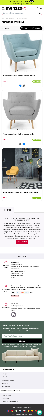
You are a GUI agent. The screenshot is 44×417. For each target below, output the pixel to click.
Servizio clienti (6, 386)
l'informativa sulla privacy (16, 344)
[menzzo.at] (24, 411)
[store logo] (21, 7)
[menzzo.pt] (36, 411)
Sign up (22, 341)
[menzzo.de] (12, 411)
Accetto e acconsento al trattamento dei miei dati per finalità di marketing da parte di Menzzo (22, 345)
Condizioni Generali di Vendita (10, 401)
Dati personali (5, 398)
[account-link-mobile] (38, 7)
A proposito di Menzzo (8, 395)
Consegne (4, 374)
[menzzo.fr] (8, 411)
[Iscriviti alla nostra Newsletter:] (22, 336)
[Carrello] (41, 7)
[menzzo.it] (16, 411)
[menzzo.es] (32, 411)
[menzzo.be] (28, 411)
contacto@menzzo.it (17, 306)
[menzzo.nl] (20, 411)
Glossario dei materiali (8, 380)
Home (3, 18)
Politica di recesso (7, 377)
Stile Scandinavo (10, 18)
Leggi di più (22, 242)
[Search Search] (39, 13)
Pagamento (5, 383)
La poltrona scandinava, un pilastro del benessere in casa (22, 219)
